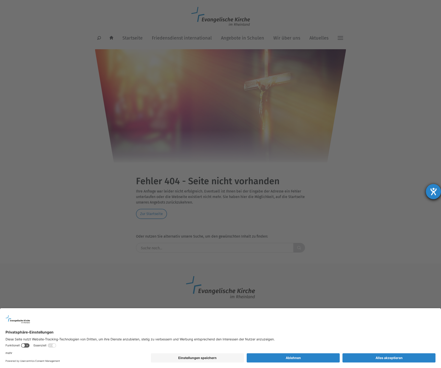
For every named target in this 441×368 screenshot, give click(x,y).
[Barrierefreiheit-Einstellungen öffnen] (433, 191)
